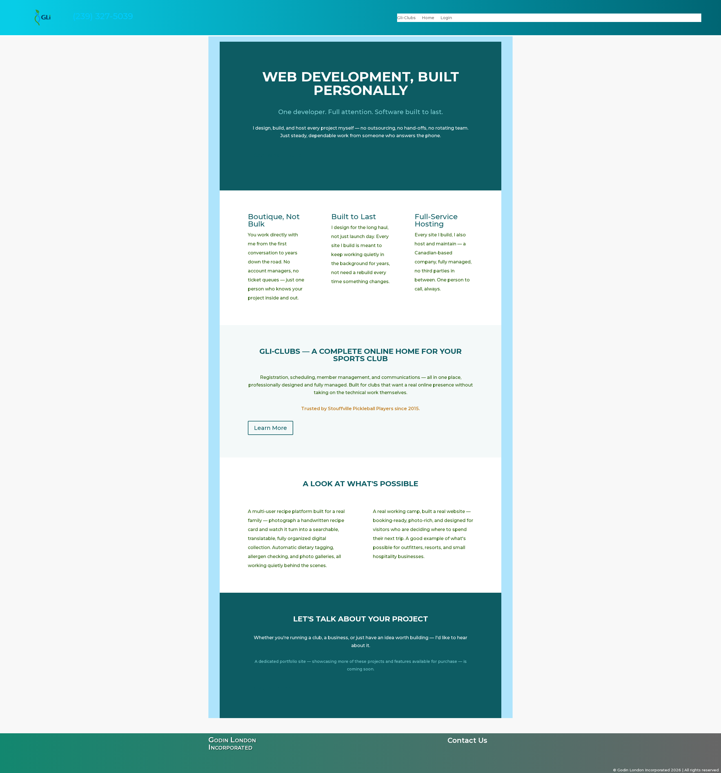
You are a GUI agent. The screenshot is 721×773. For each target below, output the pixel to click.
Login (446, 18)
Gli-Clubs (406, 18)
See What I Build (278, 155)
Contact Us (467, 741)
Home (428, 18)
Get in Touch (272, 688)
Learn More (270, 428)
